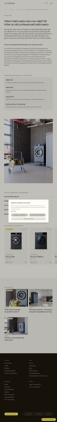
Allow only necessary (37, 215)
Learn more (13, 211)
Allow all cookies (19, 215)
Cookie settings (28, 218)
